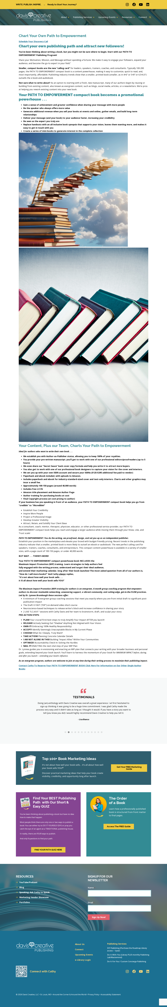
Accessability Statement (111, 994)
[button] (65, 732)
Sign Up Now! (99, 917)
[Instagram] (127, 4)
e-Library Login (83, 960)
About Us (79, 944)
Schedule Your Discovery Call (33, 41)
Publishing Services (116, 943)
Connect (79, 949)
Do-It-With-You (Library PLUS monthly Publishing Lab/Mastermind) (128, 956)
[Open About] (68, 17)
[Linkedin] (147, 4)
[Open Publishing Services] (94, 17)
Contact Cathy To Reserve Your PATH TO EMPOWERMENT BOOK (52, 665)
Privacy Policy (93, 994)
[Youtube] (140, 4)
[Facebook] (134, 4)
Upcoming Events (84, 954)
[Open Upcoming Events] (117, 17)
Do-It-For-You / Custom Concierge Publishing (126, 961)
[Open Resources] (134, 17)
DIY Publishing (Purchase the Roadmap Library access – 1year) (127, 949)
